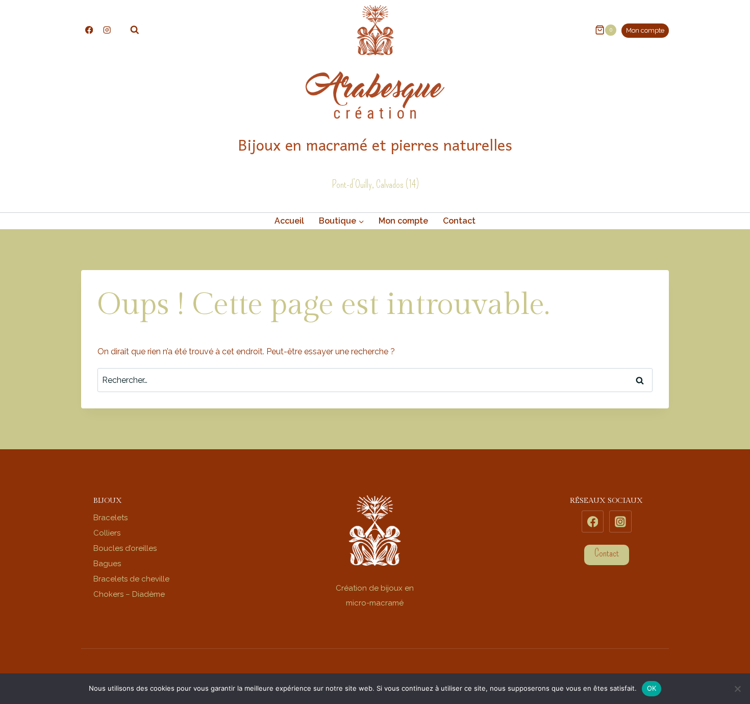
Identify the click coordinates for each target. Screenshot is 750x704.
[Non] (737, 689)
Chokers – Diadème (129, 594)
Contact (459, 221)
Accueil (289, 221)
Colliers (106, 533)
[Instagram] (107, 30)
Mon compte (645, 30)
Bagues (107, 563)
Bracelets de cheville (131, 579)
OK (652, 688)
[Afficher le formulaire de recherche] (129, 30)
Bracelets (110, 517)
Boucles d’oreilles (125, 548)
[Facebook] (89, 30)
